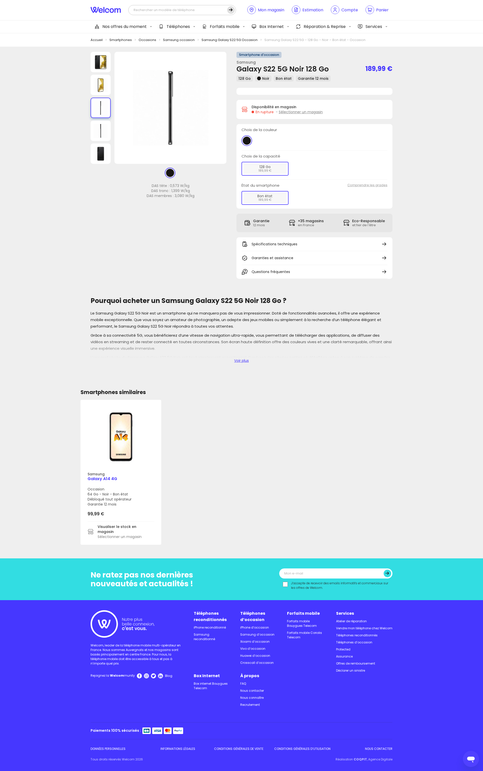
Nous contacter (252, 690)
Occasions (147, 39)
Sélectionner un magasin (301, 111)
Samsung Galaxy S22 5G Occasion (230, 39)
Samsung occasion (179, 39)
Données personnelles (108, 749)
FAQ (243, 683)
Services (374, 26)
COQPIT (360, 759)
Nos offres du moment (124, 26)
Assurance (344, 656)
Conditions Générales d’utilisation (302, 749)
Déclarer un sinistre (350, 670)
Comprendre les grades (367, 185)
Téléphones (178, 26)
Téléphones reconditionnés (210, 616)
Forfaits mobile (224, 26)
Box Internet (271, 26)
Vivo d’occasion (252, 648)
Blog (168, 675)
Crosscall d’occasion (257, 663)
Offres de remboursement (355, 663)
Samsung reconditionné (204, 636)
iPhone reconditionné (210, 627)
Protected (343, 649)
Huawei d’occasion (255, 655)
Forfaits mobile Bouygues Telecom (302, 623)
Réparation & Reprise (325, 26)
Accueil (97, 39)
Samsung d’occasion (257, 634)
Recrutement (250, 705)
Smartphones (120, 39)
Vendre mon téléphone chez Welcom (364, 628)
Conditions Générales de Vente (238, 749)
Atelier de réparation (351, 621)
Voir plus (241, 360)
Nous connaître (252, 698)
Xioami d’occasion (255, 641)
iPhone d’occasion (254, 627)
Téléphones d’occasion (252, 616)
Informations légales (177, 749)
